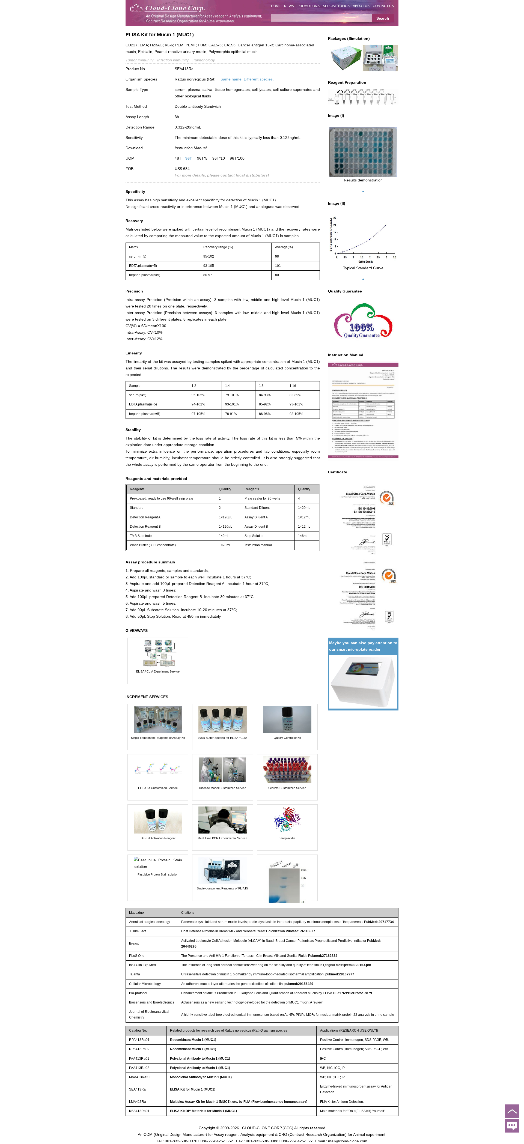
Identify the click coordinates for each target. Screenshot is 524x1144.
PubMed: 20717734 (379, 922)
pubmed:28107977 (339, 974)
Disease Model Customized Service (222, 788)
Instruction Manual (191, 148)
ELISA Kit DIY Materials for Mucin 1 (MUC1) (203, 1111)
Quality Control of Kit (287, 737)
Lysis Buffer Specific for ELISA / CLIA (222, 737)
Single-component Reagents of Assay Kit (158, 737)
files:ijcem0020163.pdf (353, 965)
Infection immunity (173, 60)
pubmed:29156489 (298, 984)
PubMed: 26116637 (300, 931)
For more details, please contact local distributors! (222, 175)
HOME (276, 6)
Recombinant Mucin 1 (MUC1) (193, 1040)
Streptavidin (287, 838)
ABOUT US (361, 6)
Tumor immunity (139, 60)
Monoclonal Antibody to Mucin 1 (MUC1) (201, 1077)
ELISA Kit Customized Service (158, 788)
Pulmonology (203, 60)
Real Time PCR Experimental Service (222, 838)
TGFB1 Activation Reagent (157, 838)
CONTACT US (383, 6)
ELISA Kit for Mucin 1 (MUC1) (192, 1089)
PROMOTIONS (308, 6)
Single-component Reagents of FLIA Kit (222, 888)
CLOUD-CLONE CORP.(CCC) (267, 1127)
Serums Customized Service (287, 788)
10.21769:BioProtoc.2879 (352, 993)
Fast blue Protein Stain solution (158, 874)
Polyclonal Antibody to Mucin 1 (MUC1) (200, 1059)
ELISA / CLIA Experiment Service (158, 671)
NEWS (289, 6)
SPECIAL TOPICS (336, 6)
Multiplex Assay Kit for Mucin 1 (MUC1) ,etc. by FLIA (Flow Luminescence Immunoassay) (238, 1102)
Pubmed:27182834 (322, 956)
